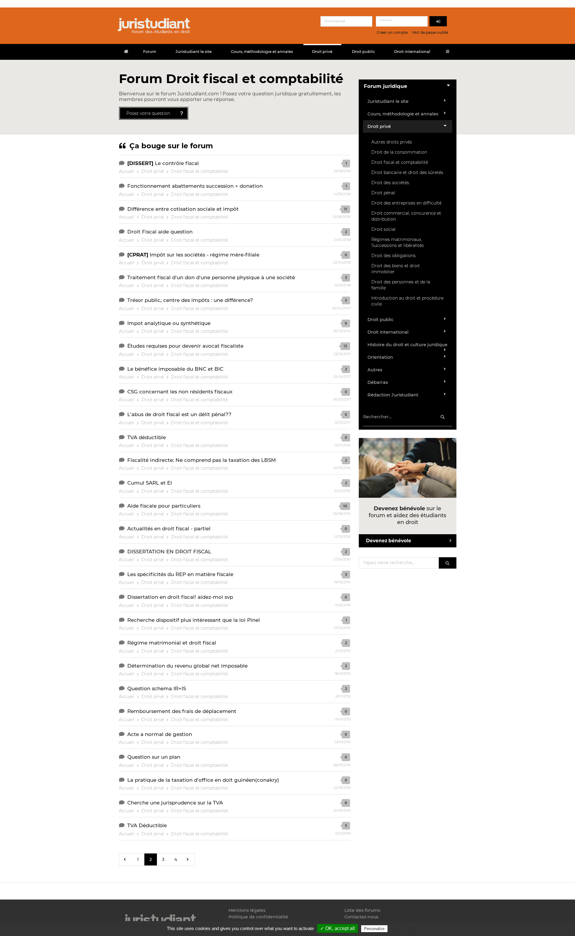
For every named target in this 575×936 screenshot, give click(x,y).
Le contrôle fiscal (177, 163)
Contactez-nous (361, 917)
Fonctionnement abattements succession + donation (195, 186)
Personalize (374, 928)
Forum (149, 51)
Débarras (377, 382)
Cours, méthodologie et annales (262, 51)
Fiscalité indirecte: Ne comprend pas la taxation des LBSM (201, 460)
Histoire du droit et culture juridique (407, 344)
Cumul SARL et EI (149, 483)
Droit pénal (383, 193)
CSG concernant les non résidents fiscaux (179, 392)
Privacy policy (401, 928)
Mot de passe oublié (430, 32)
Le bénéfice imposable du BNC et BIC (175, 369)
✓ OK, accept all (337, 928)
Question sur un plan (153, 757)
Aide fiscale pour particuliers (163, 506)
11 (345, 209)
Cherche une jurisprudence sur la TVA (175, 803)
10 (345, 506)
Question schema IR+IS (156, 688)
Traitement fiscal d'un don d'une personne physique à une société (211, 277)
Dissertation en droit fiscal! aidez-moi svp (180, 597)
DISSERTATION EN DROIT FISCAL (169, 552)
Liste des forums (362, 910)
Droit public (363, 51)
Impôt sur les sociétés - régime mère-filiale (204, 255)
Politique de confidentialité (258, 917)
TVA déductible (146, 437)
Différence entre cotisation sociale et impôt (183, 209)
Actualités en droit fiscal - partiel (169, 529)
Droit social (383, 229)
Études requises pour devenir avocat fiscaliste (185, 346)
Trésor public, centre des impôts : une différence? (190, 300)
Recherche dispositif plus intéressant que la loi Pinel (193, 620)
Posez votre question (148, 113)
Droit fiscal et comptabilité (199, 171)
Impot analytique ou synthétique (169, 323)
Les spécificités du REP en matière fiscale (180, 574)
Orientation (380, 357)
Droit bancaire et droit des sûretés (407, 172)
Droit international (412, 51)
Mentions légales (247, 910)
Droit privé (322, 51)
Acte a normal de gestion (159, 734)
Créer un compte (392, 32)
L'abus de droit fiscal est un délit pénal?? (179, 414)
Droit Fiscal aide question (160, 232)
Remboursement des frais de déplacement (181, 711)
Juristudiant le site (193, 51)
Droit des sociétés (390, 182)
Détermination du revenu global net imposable (187, 666)
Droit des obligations (393, 255)
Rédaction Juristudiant (392, 395)
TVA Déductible (147, 825)
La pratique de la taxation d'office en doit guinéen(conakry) (203, 780)
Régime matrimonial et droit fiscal (171, 643)
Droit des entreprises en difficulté (406, 203)
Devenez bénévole (388, 540)
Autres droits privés (391, 142)
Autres (374, 369)
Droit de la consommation (399, 152)
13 (345, 346)
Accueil (126, 171)
